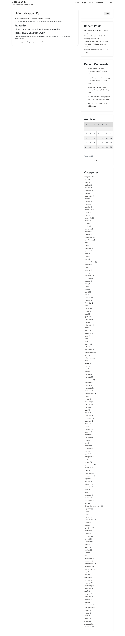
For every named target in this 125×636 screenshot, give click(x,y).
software (88, 495)
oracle (87, 424)
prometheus (89, 465)
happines (34, 42)
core (86, 254)
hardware (88, 322)
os (86, 426)
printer (87, 462)
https (87, 328)
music (87, 396)
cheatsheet (89, 240)
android (87, 182)
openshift (88, 418)
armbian (88, 190)
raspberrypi (89, 476)
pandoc (87, 432)
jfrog (86, 341)
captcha (88, 229)
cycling (87, 580)
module (87, 385)
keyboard (88, 350)
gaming (87, 602)
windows (88, 566)
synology (88, 528)
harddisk (88, 319)
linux (86, 361)
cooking (88, 596)
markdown (88, 380)
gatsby (88, 509)
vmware (88, 561)
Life (85, 591)
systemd (88, 531)
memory (88, 382)
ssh (86, 503)
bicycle (87, 594)
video (87, 553)
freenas (87, 306)
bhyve (87, 212)
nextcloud (88, 404)
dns (86, 273)
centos (87, 232)
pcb (86, 440)
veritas (87, 550)
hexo (87, 511)
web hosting (89, 564)
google (87, 311)
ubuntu (87, 542)
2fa (86, 179)
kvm (86, 355)
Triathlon (88, 588)
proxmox (88, 468)
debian (87, 265)
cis (86, 245)
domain (87, 281)
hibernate (88, 325)
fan (86, 295)
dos (86, 284)
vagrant (87, 544)
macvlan (88, 374)
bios (86, 215)
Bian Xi (35, 18)
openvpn (88, 421)
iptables (88, 333)
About (91, 3)
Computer (87, 177)
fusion (87, 308)
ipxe (86, 336)
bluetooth (88, 218)
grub (86, 317)
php (86, 443)
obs (86, 410)
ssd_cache (88, 500)
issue (86, 610)
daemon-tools (90, 262)
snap (86, 492)
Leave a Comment (45, 18)
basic (87, 204)
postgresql (88, 457)
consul (87, 251)
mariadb (88, 377)
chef (86, 243)
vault (86, 547)
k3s (86, 347)
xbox (86, 618)
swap (87, 522)
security (88, 487)
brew (86, 221)
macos (87, 372)
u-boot (87, 539)
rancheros (88, 473)
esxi (86, 289)
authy (87, 193)
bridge (87, 223)
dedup (87, 267)
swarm (87, 525)
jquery (87, 344)
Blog (84, 3)
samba (87, 481)
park (86, 616)
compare (88, 248)
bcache (87, 207)
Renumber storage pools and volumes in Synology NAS (98, 89)
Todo (86, 621)
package (88, 429)
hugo (87, 514)
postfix (87, 454)
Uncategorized (89, 624)
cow (86, 256)
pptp (86, 459)
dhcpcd (87, 270)
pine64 (87, 446)
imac (86, 330)
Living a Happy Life (27, 13)
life (43, 42)
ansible (87, 185)
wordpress (88, 569)
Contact (99, 3)
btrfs (86, 226)
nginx (87, 407)
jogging (87, 583)
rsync (87, 479)
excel (87, 292)
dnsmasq (88, 275)
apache (87, 188)
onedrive (88, 415)
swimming (88, 586)
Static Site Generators (92, 506)
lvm (86, 366)
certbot (87, 234)
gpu (86, 314)
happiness (23, 42)
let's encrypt (89, 358)
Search (107, 14)
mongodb (88, 388)
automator (88, 196)
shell (86, 489)
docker (87, 278)
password (88, 437)
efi (86, 286)
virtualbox (88, 558)
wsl (86, 572)
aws (86, 199)
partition (88, 435)
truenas (87, 536)
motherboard (89, 393)
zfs (86, 575)
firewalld (88, 303)
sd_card (88, 484)
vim (86, 555)
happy (39, 42)
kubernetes (89, 352)
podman (88, 448)
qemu (87, 470)
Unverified (87, 627)
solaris (87, 498)
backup (87, 201)
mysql (87, 399)
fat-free (87, 297)
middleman (90, 520)
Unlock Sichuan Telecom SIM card (96, 41)
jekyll (87, 517)
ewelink (87, 599)
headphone (89, 607)
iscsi (86, 339)
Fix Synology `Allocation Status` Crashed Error (97, 71)
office (87, 413)
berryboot (88, 210)
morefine (88, 391)
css (86, 259)
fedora (87, 300)
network (88, 402)
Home (77, 3)
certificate (88, 237)
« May (96, 161)
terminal (88, 533)
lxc (86, 369)
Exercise (87, 577)
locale (87, 363)
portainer (88, 451)
